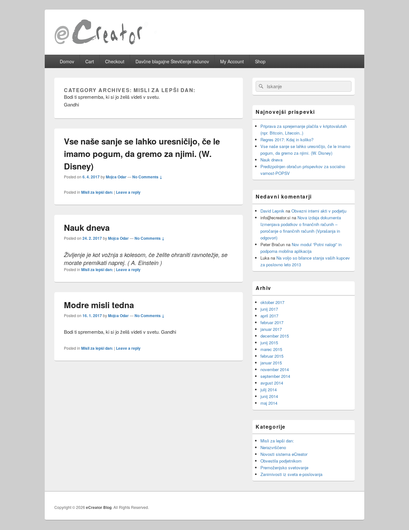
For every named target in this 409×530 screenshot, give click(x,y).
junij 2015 (269, 342)
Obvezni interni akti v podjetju (318, 211)
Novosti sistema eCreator (283, 454)
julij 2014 (268, 389)
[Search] (260, 86)
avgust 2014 (271, 383)
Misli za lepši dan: (97, 192)
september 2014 (275, 376)
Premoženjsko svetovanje (284, 467)
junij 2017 (269, 309)
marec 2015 (271, 349)
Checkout (114, 61)
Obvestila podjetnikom (281, 461)
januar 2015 (271, 363)
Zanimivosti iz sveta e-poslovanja (291, 474)
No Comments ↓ (147, 177)
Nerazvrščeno (273, 447)
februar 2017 (271, 322)
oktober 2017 (272, 302)
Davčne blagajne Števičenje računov (172, 61)
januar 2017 (271, 329)
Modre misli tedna (99, 305)
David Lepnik (272, 211)
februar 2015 (271, 356)
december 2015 (274, 336)
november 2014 (274, 369)
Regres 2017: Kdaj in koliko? (286, 139)
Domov (67, 61)
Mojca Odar (116, 177)
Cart (89, 61)
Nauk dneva (87, 227)
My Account (232, 61)
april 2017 (269, 316)
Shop (260, 61)
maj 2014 (268, 403)
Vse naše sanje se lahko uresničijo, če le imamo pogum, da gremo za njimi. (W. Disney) (142, 153)
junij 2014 (269, 396)
